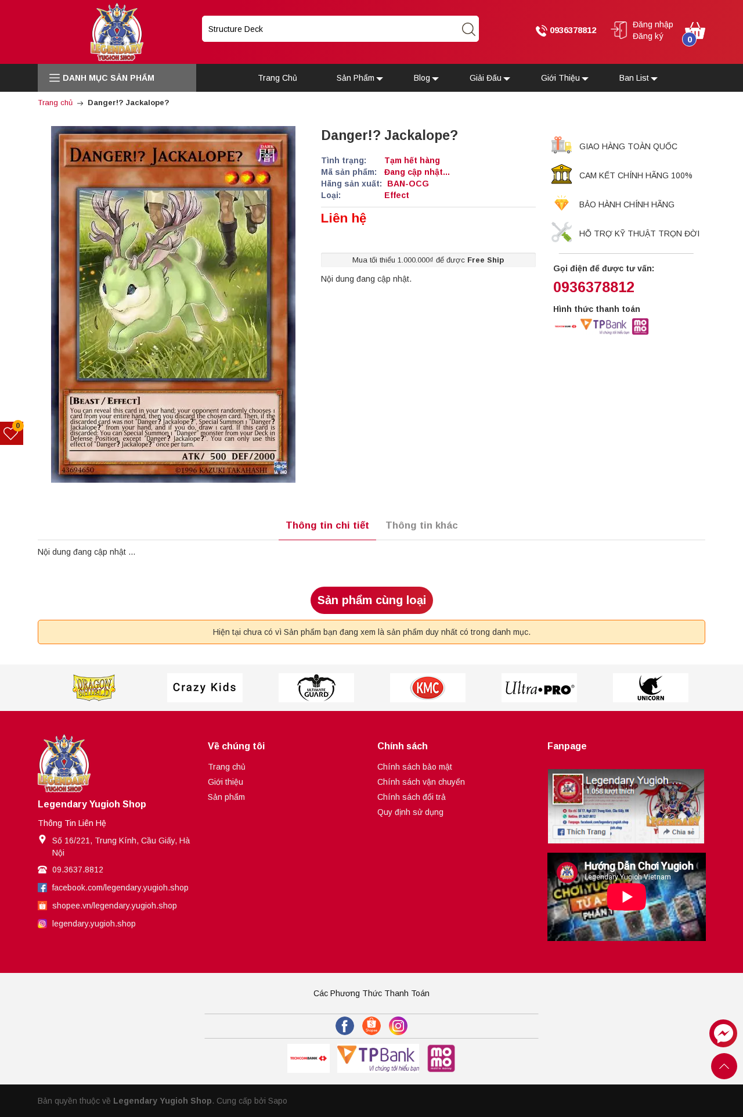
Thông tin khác (421, 525)
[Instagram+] (398, 1026)
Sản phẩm (226, 797)
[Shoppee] (371, 1026)
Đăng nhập (653, 24)
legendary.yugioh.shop (94, 923)
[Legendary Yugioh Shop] (117, 31)
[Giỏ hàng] (695, 29)
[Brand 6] (539, 687)
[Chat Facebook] (723, 1033)
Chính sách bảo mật (414, 766)
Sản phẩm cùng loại (372, 600)
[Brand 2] (93, 687)
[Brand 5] (428, 687)
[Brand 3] (205, 687)
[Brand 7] (650, 687)
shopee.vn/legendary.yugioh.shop (114, 905)
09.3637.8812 (77, 869)
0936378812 (571, 30)
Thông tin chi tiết (327, 525)
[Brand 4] (316, 687)
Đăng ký (648, 36)
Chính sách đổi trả (411, 797)
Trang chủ (227, 766)
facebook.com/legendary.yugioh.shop (120, 887)
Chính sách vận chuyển (421, 781)
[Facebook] (345, 1026)
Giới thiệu (225, 781)
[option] (93, 687)
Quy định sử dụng (410, 812)
